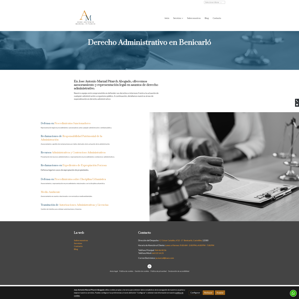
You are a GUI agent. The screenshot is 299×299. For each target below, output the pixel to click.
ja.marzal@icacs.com (165, 258)
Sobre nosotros (81, 240)
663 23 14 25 (158, 253)
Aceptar (220, 292)
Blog (76, 249)
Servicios (78, 243)
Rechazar (208, 292)
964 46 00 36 (160, 250)
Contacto (78, 246)
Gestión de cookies (142, 271)
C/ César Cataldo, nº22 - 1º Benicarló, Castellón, (180, 240)
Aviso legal (114, 271)
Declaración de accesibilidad (178, 271)
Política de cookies (126, 271)
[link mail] (297, 105)
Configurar (195, 292)
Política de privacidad (158, 271)
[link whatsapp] (149, 266)
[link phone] (297, 101)
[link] (85, 18)
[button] (178, 18)
